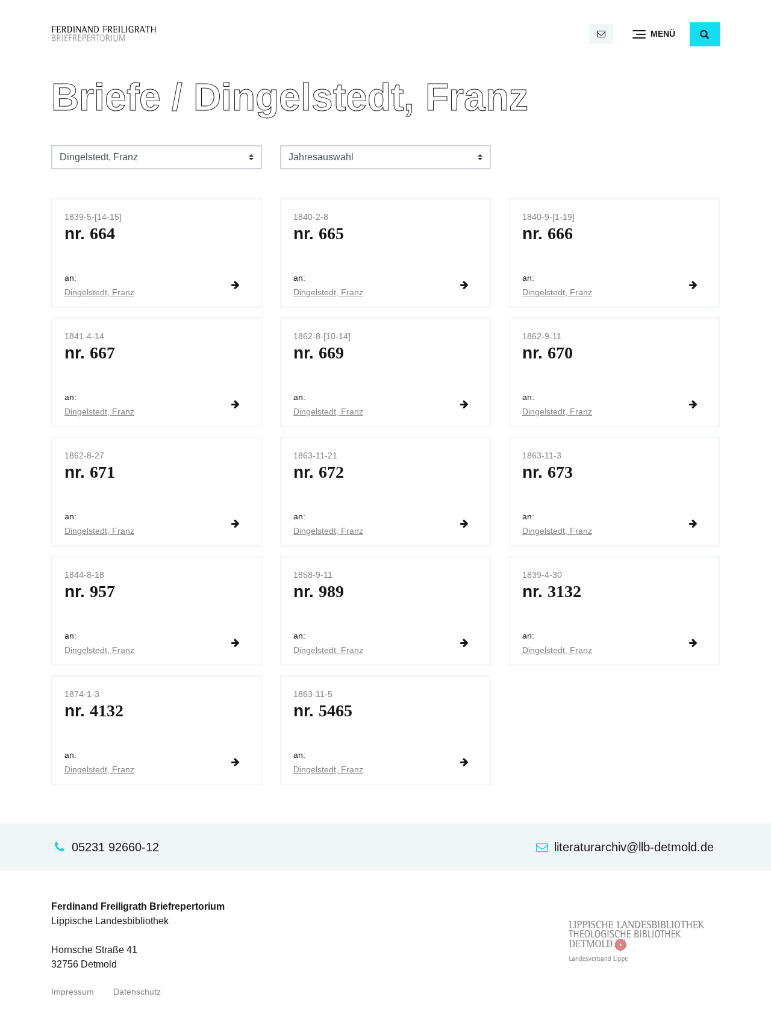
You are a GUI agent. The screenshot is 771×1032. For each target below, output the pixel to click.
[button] (705, 34)
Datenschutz (137, 991)
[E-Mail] (601, 34)
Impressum (72, 991)
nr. (89, 233)
